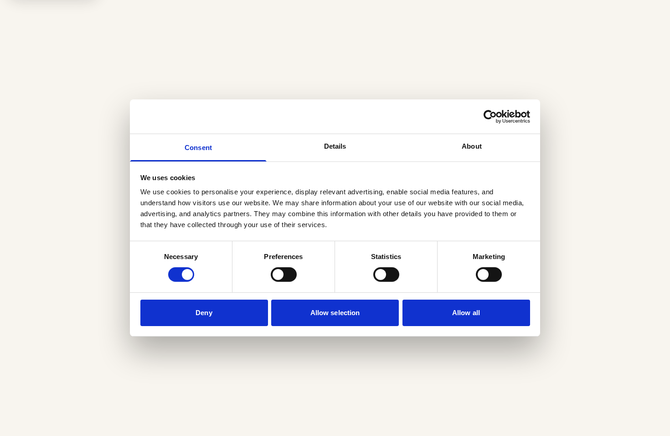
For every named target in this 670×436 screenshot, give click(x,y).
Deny (204, 313)
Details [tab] (335, 146)
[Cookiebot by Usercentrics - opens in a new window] (490, 116)
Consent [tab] (198, 147)
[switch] (284, 274)
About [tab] (472, 146)
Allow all (466, 313)
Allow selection (335, 313)
